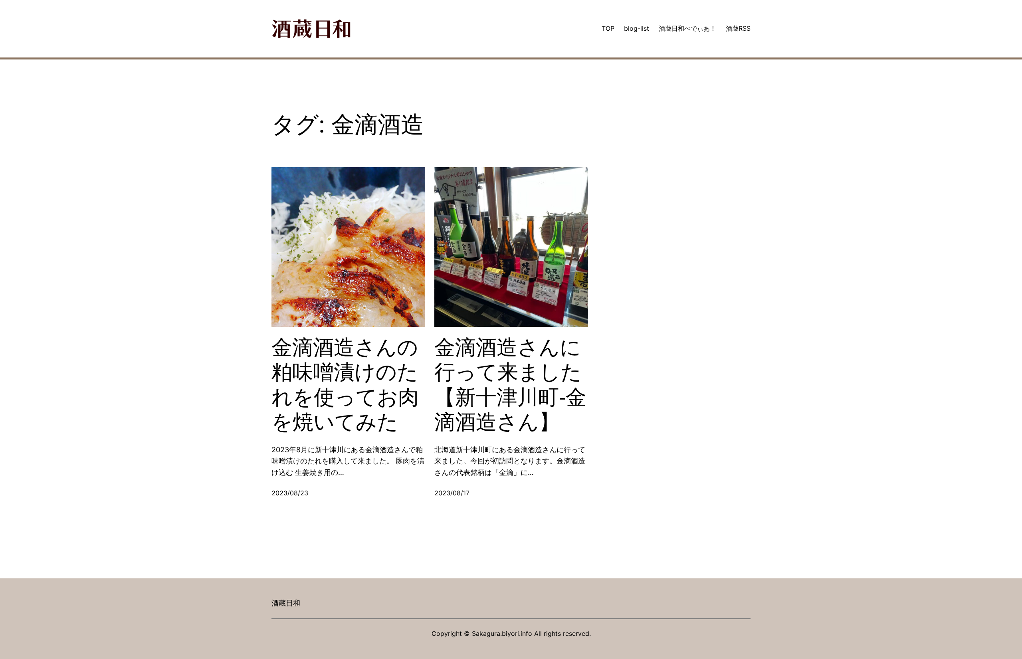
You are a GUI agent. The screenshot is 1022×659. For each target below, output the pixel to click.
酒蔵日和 (285, 603)
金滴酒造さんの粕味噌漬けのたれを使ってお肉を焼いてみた (345, 384)
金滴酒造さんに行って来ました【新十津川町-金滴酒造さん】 (510, 384)
